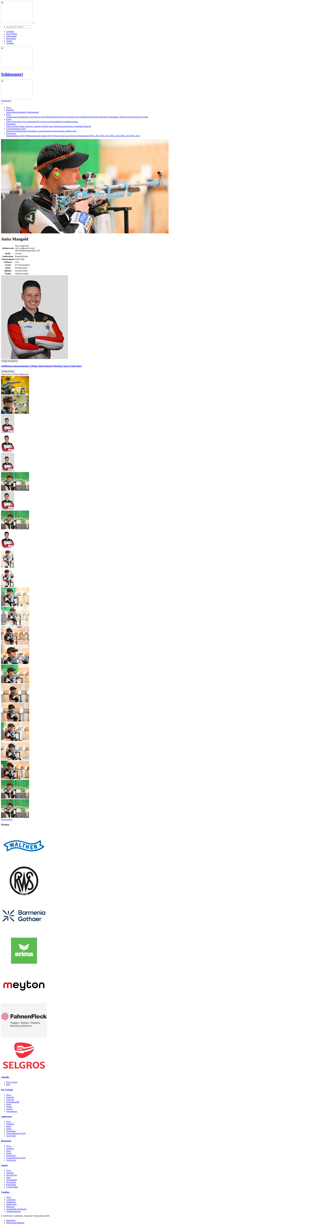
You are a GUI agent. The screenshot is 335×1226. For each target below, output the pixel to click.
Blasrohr (87, 126)
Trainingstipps (113, 117)
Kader (8, 1129)
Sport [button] (8, 114)
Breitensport (24, 117)
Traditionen (11, 1202)
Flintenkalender (32, 112)
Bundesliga (95, 117)
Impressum (10, 1220)
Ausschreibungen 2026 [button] (15, 129)
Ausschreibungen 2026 (15, 1133)
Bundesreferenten (56, 117)
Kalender (10, 1097)
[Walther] (24, 862)
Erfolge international (9, 361)
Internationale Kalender (16, 112)
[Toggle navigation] (2, 103)
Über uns (10, 1100)
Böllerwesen (11, 1204)
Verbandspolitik (12, 1102)
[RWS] (24, 897)
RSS (8, 1084)
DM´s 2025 (135, 136)
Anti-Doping (69, 117)
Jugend (55, 131)
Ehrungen (10, 1207)
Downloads (11, 1182)
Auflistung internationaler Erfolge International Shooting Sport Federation (41, 366)
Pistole (22, 126)
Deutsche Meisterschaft (80, 136)
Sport (8, 1126)
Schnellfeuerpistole (70, 122)
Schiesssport (12, 74)
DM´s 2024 (125, 136)
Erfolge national (8, 371)
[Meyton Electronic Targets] (24, 1002)
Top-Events (11, 1136)
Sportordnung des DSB (39, 117)
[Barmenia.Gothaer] (24, 932)
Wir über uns (11, 1175)
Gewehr (15, 126)
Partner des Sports (140, 117)
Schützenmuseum (13, 1211)
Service (9, 1109)
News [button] (8, 107)
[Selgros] (24, 1072)
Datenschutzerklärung (15, 1223)
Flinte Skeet (11, 122)
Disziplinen (11, 1131)
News (8, 1095)
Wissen (9, 1107)
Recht (8, 1104)
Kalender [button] (10, 110)
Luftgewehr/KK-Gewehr (36, 122)
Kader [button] (8, 119)
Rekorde (103, 117)
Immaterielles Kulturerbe (16, 1209)
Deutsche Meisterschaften (17, 131)
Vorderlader (79, 126)
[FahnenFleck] (24, 1037)
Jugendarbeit (11, 1180)
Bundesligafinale (13, 136)
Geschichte (10, 1200)
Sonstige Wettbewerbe (67, 131)
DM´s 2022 (105, 136)
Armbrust (29, 126)
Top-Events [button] (11, 133)
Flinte (9, 126)
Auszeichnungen (44, 131)
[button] (4, 819)
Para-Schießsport (82, 117)
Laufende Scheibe (40, 126)
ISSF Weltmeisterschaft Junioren (34, 136)
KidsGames (65, 136)
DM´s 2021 (95, 136)
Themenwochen (126, 117)
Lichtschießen (12, 1187)
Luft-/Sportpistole (54, 122)
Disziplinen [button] (11, 124)
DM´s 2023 (115, 136)
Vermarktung (11, 1111)
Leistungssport (12, 117)
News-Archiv (12, 1082)
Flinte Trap (21, 122)
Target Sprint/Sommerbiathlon (61, 126)
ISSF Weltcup (54, 136)
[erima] (24, 967)
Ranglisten (32, 131)
